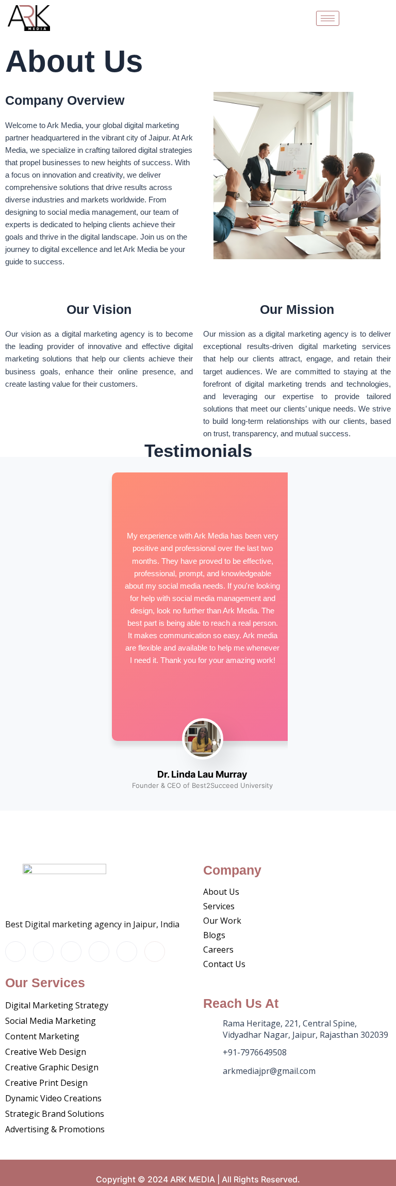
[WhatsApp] (154, 951)
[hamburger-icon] (327, 18)
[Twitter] (71, 951)
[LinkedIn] (99, 951)
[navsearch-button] (376, 18)
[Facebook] (43, 951)
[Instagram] (15, 951)
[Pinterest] (127, 951)
